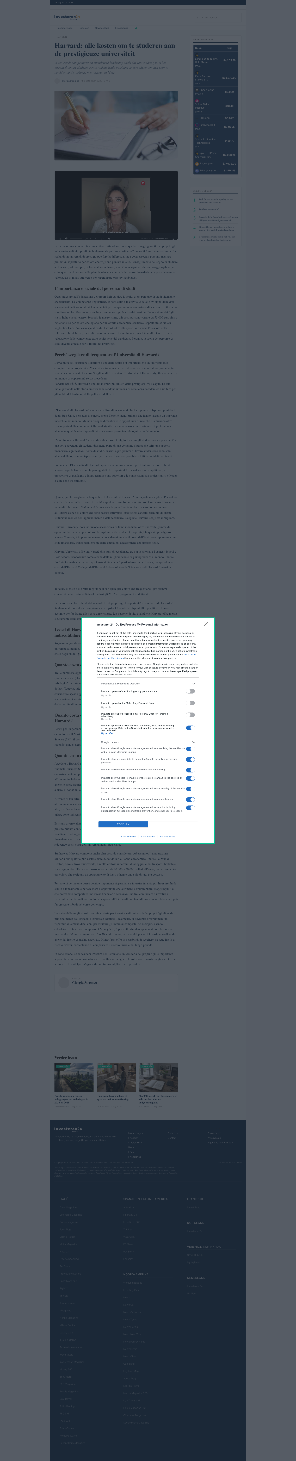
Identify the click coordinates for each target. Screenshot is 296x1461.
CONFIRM (123, 824)
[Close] (207, 625)
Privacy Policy (167, 836)
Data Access (148, 836)
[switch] (190, 691)
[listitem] (148, 683)
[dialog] (148, 730)
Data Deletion (128, 836)
